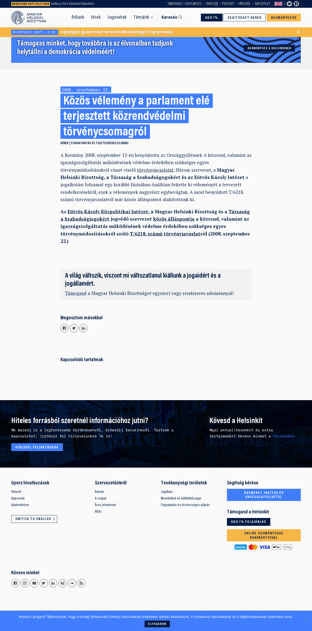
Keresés (169, 17)
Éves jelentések (105, 505)
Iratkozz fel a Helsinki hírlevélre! (72, 4)
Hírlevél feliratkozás (36, 447)
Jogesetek (117, 17)
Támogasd (76, 293)
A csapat (101, 498)
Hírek (96, 17)
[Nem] (305, 620)
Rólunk (78, 17)
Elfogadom (157, 624)
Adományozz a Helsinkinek (269, 48)
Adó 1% (211, 18)
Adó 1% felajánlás (248, 522)
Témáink (141, 17)
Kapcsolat (262, 4)
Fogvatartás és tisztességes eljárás (99, 143)
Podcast (228, 4)
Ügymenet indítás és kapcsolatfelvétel (264, 495)
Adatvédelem (20, 505)
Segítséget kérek (245, 18)
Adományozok (284, 18)
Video (210, 4)
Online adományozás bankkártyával (263, 536)
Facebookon (284, 435)
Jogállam (167, 492)
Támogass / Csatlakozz (184, 4)
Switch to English (278, 4)
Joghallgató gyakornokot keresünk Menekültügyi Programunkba (92, 32)
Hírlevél (245, 4)
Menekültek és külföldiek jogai (181, 498)
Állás (98, 512)
